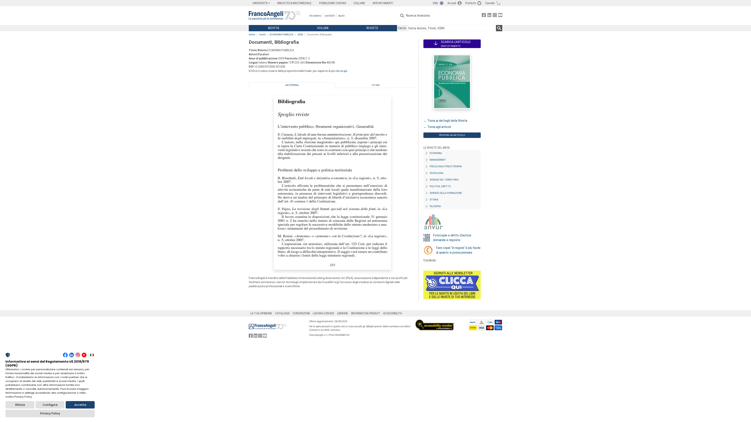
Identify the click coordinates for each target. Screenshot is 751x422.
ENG (435, 3)
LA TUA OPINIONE (261, 313)
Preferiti (470, 3)
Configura (50, 405)
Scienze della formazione (446, 193)
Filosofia (435, 206)
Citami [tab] (376, 85)
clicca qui (341, 70)
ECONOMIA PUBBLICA (281, 34)
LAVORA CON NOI (323, 313)
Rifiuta (20, 405)
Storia (434, 199)
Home (252, 34)
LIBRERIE (342, 313)
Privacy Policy (50, 413)
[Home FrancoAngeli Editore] (275, 15)
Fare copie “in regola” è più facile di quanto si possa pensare (458, 250)
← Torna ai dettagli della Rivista (445, 120)
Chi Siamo (315, 15)
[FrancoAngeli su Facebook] (484, 15)
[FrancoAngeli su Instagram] (495, 15)
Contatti (329, 15)
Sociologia (436, 173)
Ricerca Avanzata (418, 15)
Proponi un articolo (452, 135)
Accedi (451, 3)
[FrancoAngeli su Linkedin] (489, 15)
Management (438, 159)
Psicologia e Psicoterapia (446, 166)
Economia (436, 153)
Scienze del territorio (444, 179)
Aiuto (341, 15)
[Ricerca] (499, 28)
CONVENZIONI (301, 313)
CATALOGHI (282, 313)
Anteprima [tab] (292, 85)
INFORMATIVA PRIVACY (365, 313)
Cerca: (402, 28)
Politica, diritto (440, 186)
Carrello (490, 3)
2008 (300, 34)
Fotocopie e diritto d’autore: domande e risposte (452, 237)
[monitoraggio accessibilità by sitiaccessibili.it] (435, 322)
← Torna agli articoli (437, 127)
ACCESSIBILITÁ (392, 313)
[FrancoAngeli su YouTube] (500, 15)
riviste (262, 34)
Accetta (80, 405)
